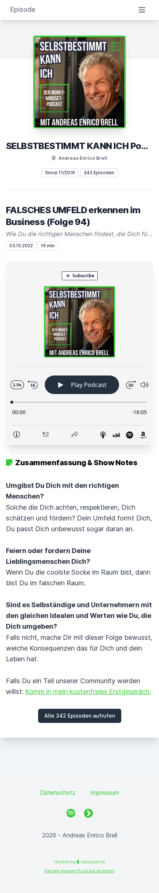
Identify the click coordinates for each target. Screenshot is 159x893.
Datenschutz (57, 792)
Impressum (104, 792)
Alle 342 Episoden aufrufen (79, 715)
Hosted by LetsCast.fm (79, 861)
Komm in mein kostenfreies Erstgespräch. (88, 691)
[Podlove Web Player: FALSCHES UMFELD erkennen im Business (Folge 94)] (79, 353)
